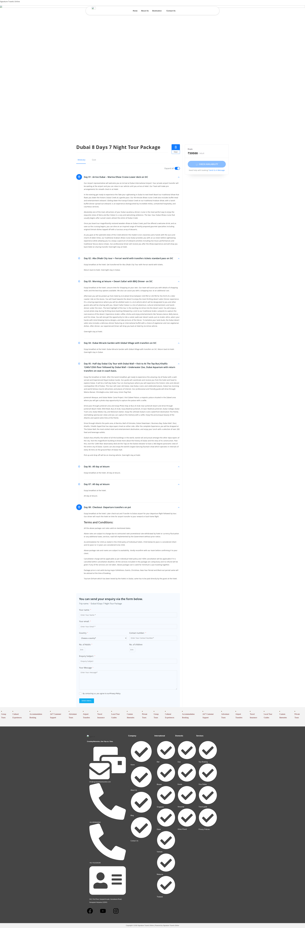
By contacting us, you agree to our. (102, 693)
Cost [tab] (94, 159)
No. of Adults (85, 644)
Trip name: (84, 603)
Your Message (86, 667)
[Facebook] (90, 911)
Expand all (169, 168)
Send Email (87, 701)
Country (83, 633)
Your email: (85, 621)
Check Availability (208, 164)
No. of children (135, 644)
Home (135, 11)
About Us (145, 11)
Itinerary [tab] (81, 159)
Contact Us (170, 11)
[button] (157, 11)
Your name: (85, 610)
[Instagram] (116, 911)
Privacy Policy (115, 693)
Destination (157, 11)
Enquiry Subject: (87, 656)
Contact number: (137, 633)
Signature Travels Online (10, 1)
